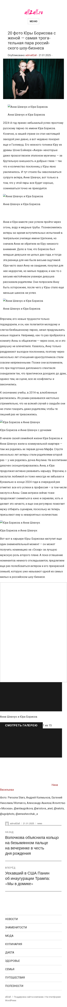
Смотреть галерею (21, 725)
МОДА (9, 935)
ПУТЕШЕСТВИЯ (15, 977)
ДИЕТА (9, 952)
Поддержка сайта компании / (29, 997)
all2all (8, 997)
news (39, 823)
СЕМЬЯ (9, 969)
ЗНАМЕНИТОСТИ (16, 927)
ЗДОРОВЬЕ (12, 960)
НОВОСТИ (11, 919)
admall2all (31, 55)
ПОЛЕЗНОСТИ (14, 986)
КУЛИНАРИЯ (13, 944)
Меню (33, 21)
